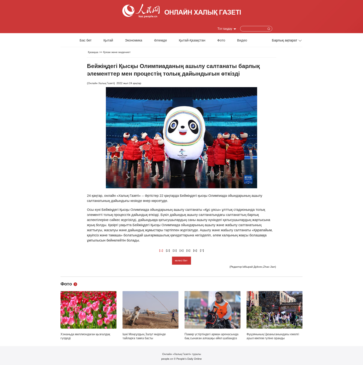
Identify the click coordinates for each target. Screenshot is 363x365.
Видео (242, 40)
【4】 (181, 250)
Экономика (133, 40)
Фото (221, 40)
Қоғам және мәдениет (116, 52)
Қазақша (93, 52)
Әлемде (160, 40)
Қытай (108, 40)
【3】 (174, 250)
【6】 (195, 250)
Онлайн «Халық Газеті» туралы (181, 354)
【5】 (188, 250)
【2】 (167, 250)
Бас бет (86, 40)
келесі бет (181, 260)
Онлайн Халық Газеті (101, 83)
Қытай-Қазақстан (192, 40)
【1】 (161, 250)
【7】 (202, 250)
